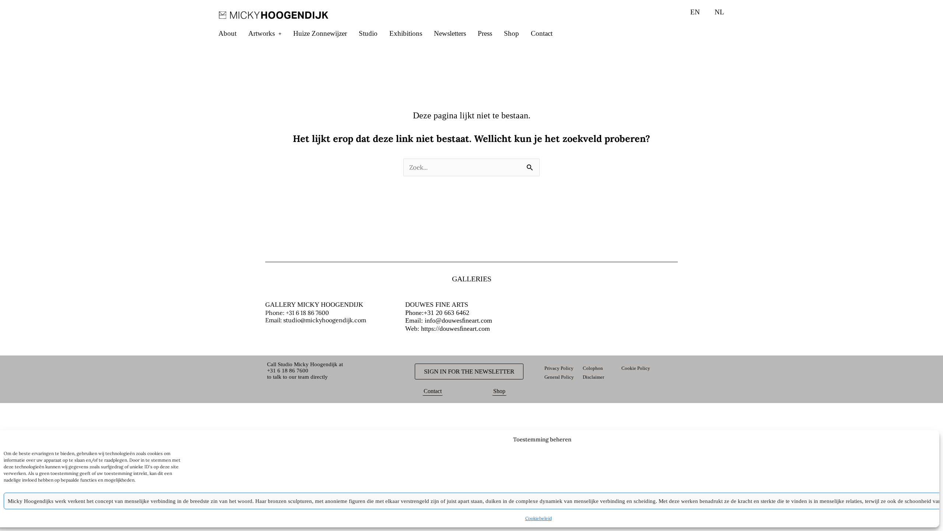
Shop (511, 33)
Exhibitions (405, 33)
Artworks (261, 33)
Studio (368, 33)
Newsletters (450, 33)
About (227, 33)
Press (485, 33)
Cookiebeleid (538, 518)
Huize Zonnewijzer (320, 33)
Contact (542, 33)
